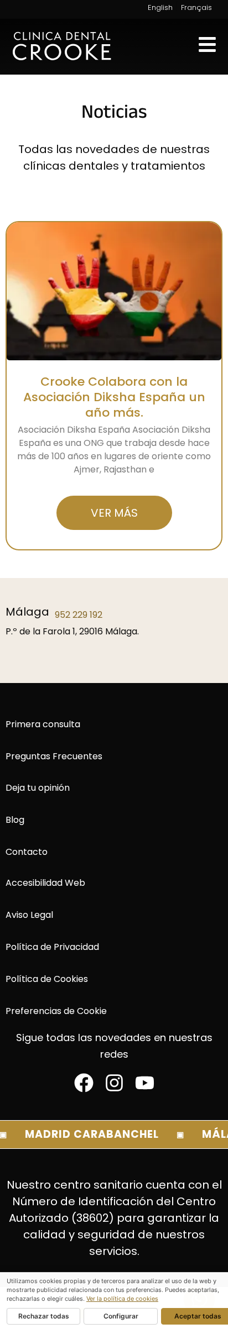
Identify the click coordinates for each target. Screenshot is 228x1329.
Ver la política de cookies (122, 1298)
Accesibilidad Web (45, 882)
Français (196, 7)
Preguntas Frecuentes (54, 756)
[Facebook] (84, 1082)
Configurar (120, 1316)
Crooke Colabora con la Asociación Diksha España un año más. (114, 397)
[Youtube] (144, 1082)
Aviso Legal (29, 914)
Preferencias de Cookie (56, 1011)
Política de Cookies (47, 979)
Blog (15, 819)
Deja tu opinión (38, 787)
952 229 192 (78, 614)
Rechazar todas (43, 1316)
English (160, 7)
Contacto (27, 851)
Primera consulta (43, 724)
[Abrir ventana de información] (207, 44)
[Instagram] (114, 1082)
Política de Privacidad (52, 947)
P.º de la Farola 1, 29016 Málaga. (72, 631)
